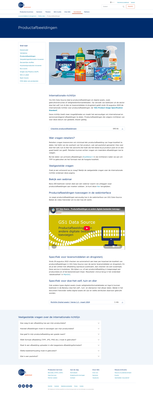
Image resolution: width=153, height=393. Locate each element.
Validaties (23, 53)
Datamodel (24, 50)
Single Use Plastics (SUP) (29, 72)
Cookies (81, 386)
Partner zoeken (52, 378)
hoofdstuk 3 (88, 157)
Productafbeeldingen (27, 56)
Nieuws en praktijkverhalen (123, 372)
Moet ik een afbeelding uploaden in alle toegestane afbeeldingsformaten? (51, 345)
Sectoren (39, 12)
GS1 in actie (57, 12)
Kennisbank (77, 12)
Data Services (52, 375)
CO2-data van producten (29, 81)
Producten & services (26, 12)
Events (117, 375)
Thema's (48, 12)
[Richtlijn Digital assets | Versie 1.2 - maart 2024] (122, 302)
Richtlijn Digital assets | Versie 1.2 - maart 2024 (70, 302)
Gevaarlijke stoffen (27, 62)
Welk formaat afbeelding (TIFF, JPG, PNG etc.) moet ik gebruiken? (48, 340)
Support (133, 2)
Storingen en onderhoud (123, 2)
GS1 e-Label (24, 75)
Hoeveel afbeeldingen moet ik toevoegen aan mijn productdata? (47, 329)
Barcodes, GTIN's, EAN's (55, 372)
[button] (112, 2)
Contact (72, 378)
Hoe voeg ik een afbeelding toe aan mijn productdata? (43, 323)
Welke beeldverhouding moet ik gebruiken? (38, 351)
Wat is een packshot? (29, 356)
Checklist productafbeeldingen (64, 129)
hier (98, 186)
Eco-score (23, 68)
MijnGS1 (130, 6)
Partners (87, 12)
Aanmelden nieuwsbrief (122, 378)
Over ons (95, 372)
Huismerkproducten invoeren (30, 65)
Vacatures (95, 378)
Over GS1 (67, 12)
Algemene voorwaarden (66, 386)
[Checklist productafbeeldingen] (122, 128)
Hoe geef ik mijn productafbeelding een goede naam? (42, 334)
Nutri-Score (24, 78)
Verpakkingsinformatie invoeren (32, 59)
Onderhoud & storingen (77, 375)
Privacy (76, 386)
